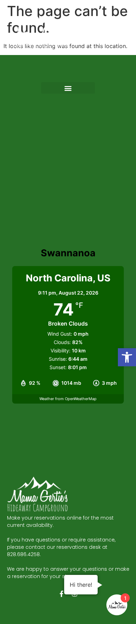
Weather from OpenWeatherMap (68, 398)
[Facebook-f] (61, 594)
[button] (127, 357)
